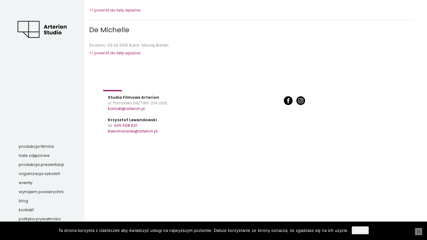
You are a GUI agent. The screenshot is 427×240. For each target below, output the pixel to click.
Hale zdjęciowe (34, 155)
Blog (23, 201)
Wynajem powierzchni (41, 192)
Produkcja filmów (36, 146)
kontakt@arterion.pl (126, 108)
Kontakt (26, 210)
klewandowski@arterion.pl (133, 131)
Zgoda (360, 230)
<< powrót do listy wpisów (115, 10)
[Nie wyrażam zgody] (418, 231)
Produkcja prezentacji (41, 165)
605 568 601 (125, 125)
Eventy (26, 183)
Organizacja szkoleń (39, 174)
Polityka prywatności (40, 219)
